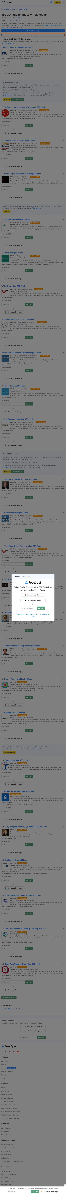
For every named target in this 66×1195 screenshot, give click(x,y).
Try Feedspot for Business (25, 614)
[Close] (52, 577)
